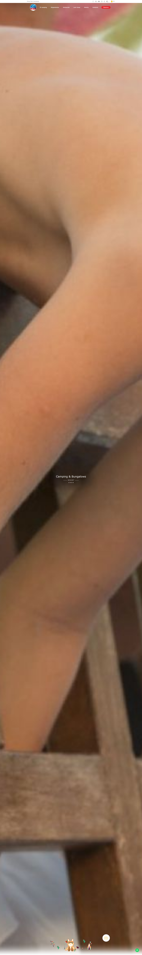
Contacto (95, 7)
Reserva (105, 7)
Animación (66, 7)
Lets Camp (77, 7)
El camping (43, 7)
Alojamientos (55, 7)
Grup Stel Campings (33, 1)
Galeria (86, 7)
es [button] (114, 1)
